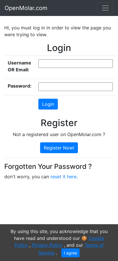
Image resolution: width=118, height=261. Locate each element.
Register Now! (59, 148)
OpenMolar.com (26, 8)
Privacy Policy (47, 245)
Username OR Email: (19, 66)
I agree (70, 252)
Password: (20, 86)
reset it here (63, 176)
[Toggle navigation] (105, 8)
